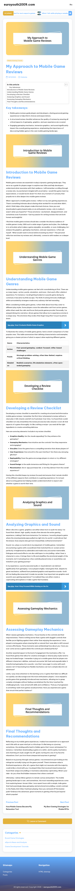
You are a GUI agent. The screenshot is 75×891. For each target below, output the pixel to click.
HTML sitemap (44, 872)
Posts (5, 875)
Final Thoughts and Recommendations (21, 102)
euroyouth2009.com (19, 4)
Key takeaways (14, 87)
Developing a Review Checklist (18, 94)
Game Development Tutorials (17, 846)
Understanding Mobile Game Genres (20, 92)
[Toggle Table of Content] (65, 84)
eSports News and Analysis (16, 842)
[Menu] (71, 4)
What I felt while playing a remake (39, 13)
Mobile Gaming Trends (15, 60)
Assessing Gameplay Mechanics (19, 99)
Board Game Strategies (14, 838)
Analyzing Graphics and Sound (18, 97)
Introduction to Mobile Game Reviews (21, 90)
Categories (7, 872)
